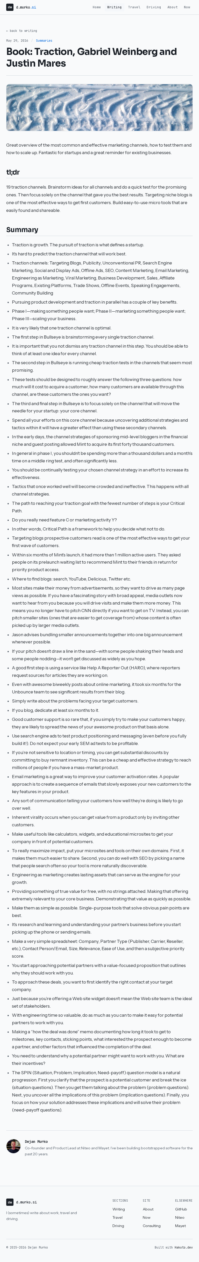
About (172, 7)
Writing (114, 7)
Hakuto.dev (184, 1247)
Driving (154, 7)
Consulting (152, 1225)
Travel (134, 7)
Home (97, 7)
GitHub (181, 1209)
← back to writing (21, 31)
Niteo (179, 1217)
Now (187, 7)
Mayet (180, 1225)
